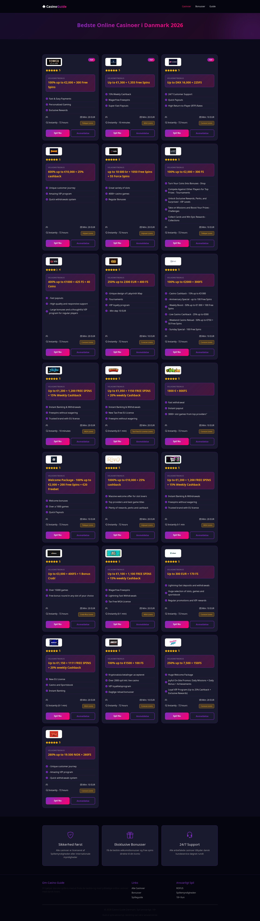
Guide (212, 6)
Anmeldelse (83, 133)
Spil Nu (58, 132)
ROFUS (179, 888)
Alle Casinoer (138, 888)
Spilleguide (137, 897)
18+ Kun (180, 897)
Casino (56, 6)
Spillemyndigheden (186, 892)
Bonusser (200, 6)
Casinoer (186, 6)
